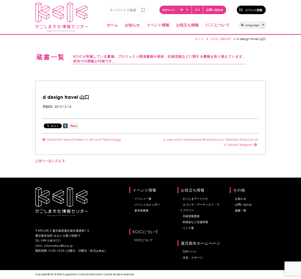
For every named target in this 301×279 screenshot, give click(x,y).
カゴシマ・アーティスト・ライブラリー (199, 207)
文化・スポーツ (192, 257)
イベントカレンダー (147, 205)
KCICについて (144, 240)
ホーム (112, 25)
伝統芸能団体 (191, 216)
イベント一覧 (143, 199)
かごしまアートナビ (195, 199)
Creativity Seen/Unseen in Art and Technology (84, 139)
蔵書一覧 (240, 210)
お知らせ (132, 25)
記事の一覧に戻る (49, 161)
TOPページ (189, 252)
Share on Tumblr (65, 126)
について (218, 24)
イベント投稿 (253, 10)
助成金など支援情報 (195, 222)
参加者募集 (142, 210)
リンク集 (188, 228)
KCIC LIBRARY (221, 39)
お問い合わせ (214, 10)
